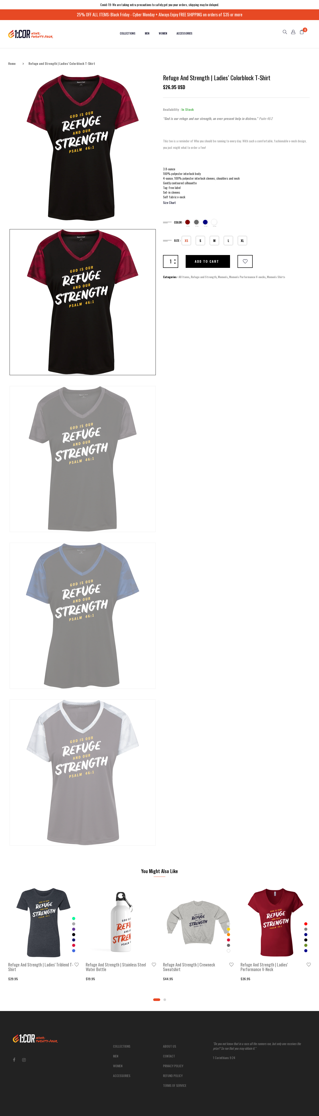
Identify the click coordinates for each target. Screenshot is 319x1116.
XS (186, 240)
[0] (300, 32)
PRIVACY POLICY (173, 1065)
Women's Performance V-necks (247, 277)
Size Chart (169, 202)
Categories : (170, 277)
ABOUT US (169, 1046)
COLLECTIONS (127, 33)
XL (242, 240)
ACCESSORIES (184, 33)
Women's (223, 277)
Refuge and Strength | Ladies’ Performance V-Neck (264, 967)
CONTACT (169, 1055)
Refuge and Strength (203, 277)
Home (12, 63)
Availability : (172, 109)
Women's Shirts (276, 277)
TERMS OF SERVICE (174, 1085)
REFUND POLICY (173, 1075)
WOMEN (163, 33)
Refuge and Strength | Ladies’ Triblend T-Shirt (40, 967)
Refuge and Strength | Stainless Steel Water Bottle (116, 967)
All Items (184, 277)
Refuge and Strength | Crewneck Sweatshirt (189, 967)
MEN (147, 33)
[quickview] (50, 952)
